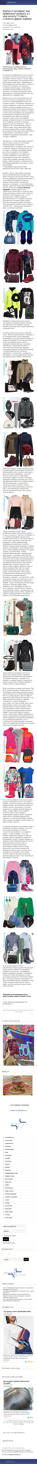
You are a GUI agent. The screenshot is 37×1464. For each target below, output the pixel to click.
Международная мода (11, 1173)
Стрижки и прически (11, 1196)
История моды (9, 1149)
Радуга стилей (9, 1191)
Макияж (7, 1167)
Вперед (21, 1424)
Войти (6, 1239)
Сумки (7, 1199)
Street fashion (9, 1211)
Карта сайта (8, 1217)
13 (7, 1422)
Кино (6, 1152)
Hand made (8, 1208)
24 (17, 1424)
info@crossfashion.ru (14, 1454)
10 (29, 1420)
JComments (31, 1013)
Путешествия (9, 1188)
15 (13, 1422)
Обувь (7, 1185)
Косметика (8, 1161)
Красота (7, 1164)
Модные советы (13, 25)
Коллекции (8, 1155)
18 (21, 1422)
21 (29, 1422)
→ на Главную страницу (18, 1105)
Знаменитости (9, 1143)
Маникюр (8, 1170)
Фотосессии (8, 1205)
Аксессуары (8, 1140)
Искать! (26, 1259)
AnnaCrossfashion (7, 1314)
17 (18, 1422)
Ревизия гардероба (10, 1193)
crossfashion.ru (9, 1137)
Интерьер (8, 1146)
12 (4, 1422)
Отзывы (7, 1214)
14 (10, 1422)
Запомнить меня (10, 1236)
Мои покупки (9, 1179)
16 (15, 1422)
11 (32, 1420)
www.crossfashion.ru (18, 1110)
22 (32, 1422)
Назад (6, 1420)
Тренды (7, 1202)
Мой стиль (8, 1182)
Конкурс (7, 1158)
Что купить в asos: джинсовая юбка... (17, 1311)
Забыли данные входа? (9, 1242)
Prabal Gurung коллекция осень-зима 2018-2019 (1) (16, 1294)
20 (26, 1422)
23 (14, 1424)
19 (24, 1422)
